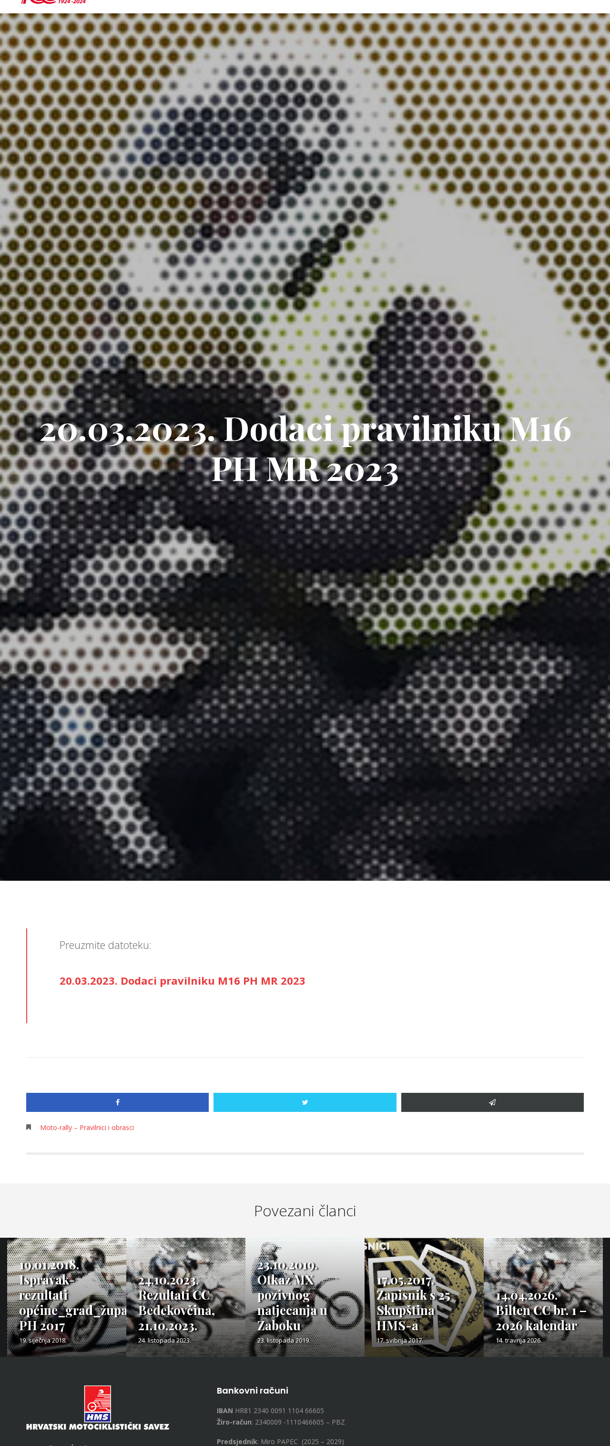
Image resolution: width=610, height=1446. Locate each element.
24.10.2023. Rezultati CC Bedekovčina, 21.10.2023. (176, 1302)
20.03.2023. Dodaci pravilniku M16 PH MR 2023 (182, 980)
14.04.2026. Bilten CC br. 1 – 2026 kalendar (541, 1310)
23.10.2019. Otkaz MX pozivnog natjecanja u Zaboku (292, 1295)
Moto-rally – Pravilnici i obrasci (87, 1127)
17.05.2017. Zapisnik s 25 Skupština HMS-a (413, 1302)
